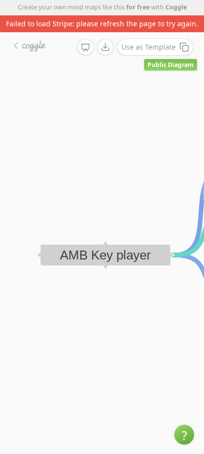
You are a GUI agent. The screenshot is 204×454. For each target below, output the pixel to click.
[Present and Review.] (86, 48)
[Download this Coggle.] (105, 47)
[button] (184, 435)
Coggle (176, 7)
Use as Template (148, 47)
